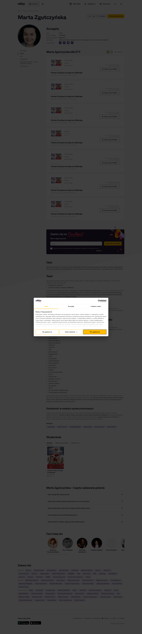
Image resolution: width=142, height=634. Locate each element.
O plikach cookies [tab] (96, 306)
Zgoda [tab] (46, 306)
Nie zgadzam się (47, 332)
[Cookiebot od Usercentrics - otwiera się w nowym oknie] (99, 301)
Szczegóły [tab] (71, 306)
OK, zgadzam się (95, 332)
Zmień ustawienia (70, 332)
